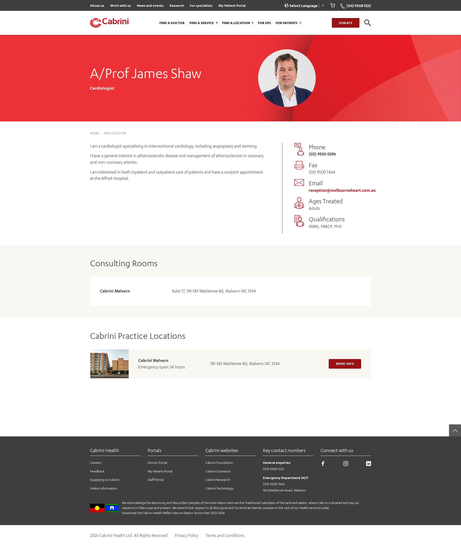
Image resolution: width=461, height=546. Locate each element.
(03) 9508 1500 (274, 484)
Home (94, 133)
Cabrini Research (217, 480)
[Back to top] (455, 430)
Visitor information (103, 488)
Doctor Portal (157, 462)
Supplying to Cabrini (104, 480)
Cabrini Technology (219, 488)
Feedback (97, 471)
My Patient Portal (232, 5)
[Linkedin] (368, 464)
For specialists (201, 5)
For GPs (264, 23)
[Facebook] (323, 464)
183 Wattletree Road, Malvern (284, 490)
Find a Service (201, 23)
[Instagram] (345, 464)
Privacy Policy (186, 535)
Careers (96, 462)
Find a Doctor (172, 23)
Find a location (236, 23)
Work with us (120, 5)
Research (177, 5)
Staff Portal (156, 480)
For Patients (286, 23)
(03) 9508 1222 (273, 469)
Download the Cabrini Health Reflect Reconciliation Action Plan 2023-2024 (173, 513)
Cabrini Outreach (217, 471)
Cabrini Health (104, 450)
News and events (150, 5)
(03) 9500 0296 (322, 154)
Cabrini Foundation (219, 462)
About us (97, 5)
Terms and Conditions (225, 535)
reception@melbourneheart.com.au (342, 190)
